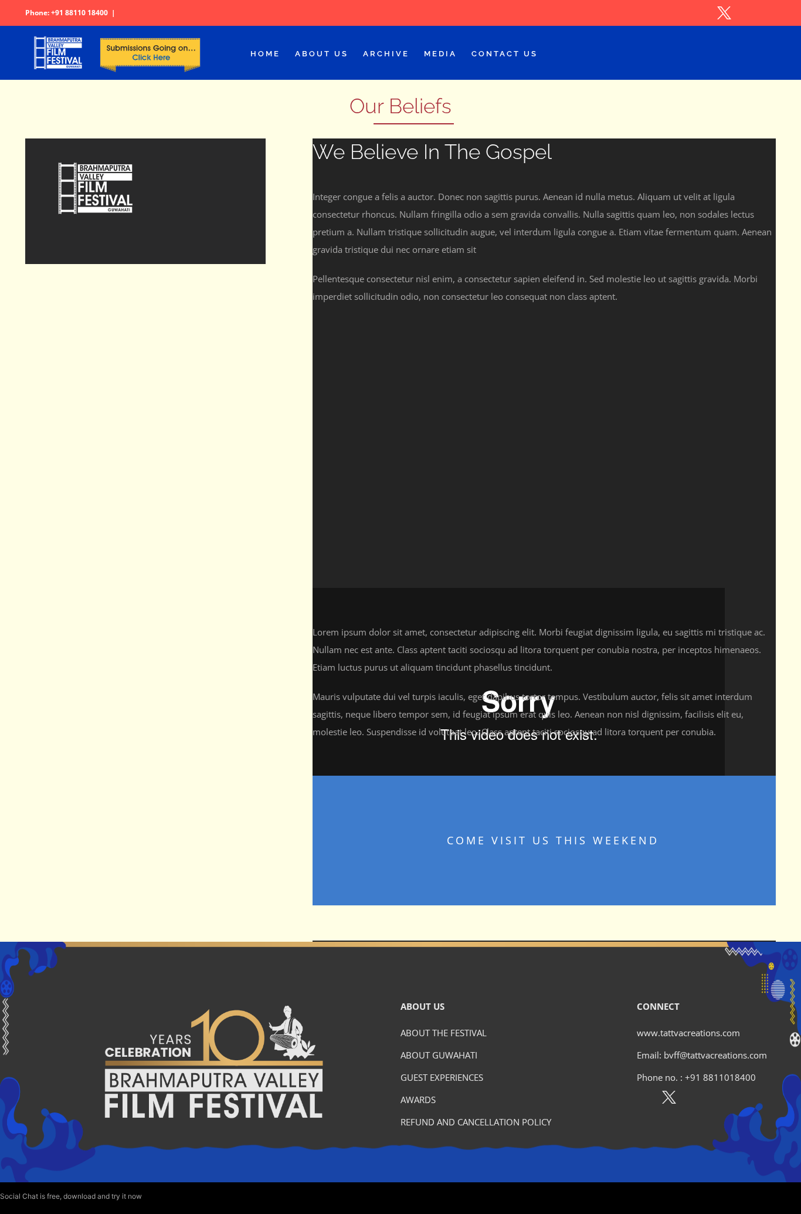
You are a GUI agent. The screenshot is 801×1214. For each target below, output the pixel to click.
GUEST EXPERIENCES (441, 1077)
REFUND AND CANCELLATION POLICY (475, 1122)
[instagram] (694, 1099)
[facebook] (643, 1099)
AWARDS (418, 1099)
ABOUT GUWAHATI (438, 1055)
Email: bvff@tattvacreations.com (702, 1055)
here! (152, 1196)
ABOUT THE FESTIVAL (443, 1033)
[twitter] (669, 1099)
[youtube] (720, 1099)
